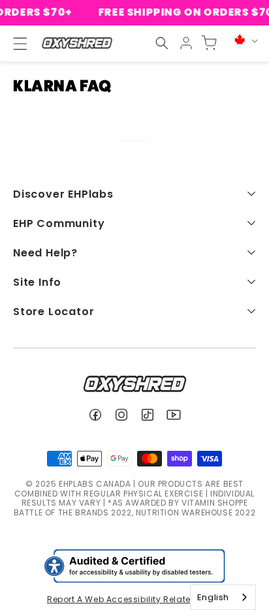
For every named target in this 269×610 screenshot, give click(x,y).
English (213, 597)
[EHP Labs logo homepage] (77, 43)
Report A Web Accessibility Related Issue (134, 599)
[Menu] (14, 43)
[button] (162, 43)
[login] (186, 43)
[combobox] (223, 597)
